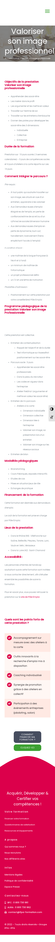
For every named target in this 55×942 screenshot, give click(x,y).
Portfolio (16, 58)
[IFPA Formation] (13, 770)
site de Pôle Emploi (30, 597)
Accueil (8, 58)
